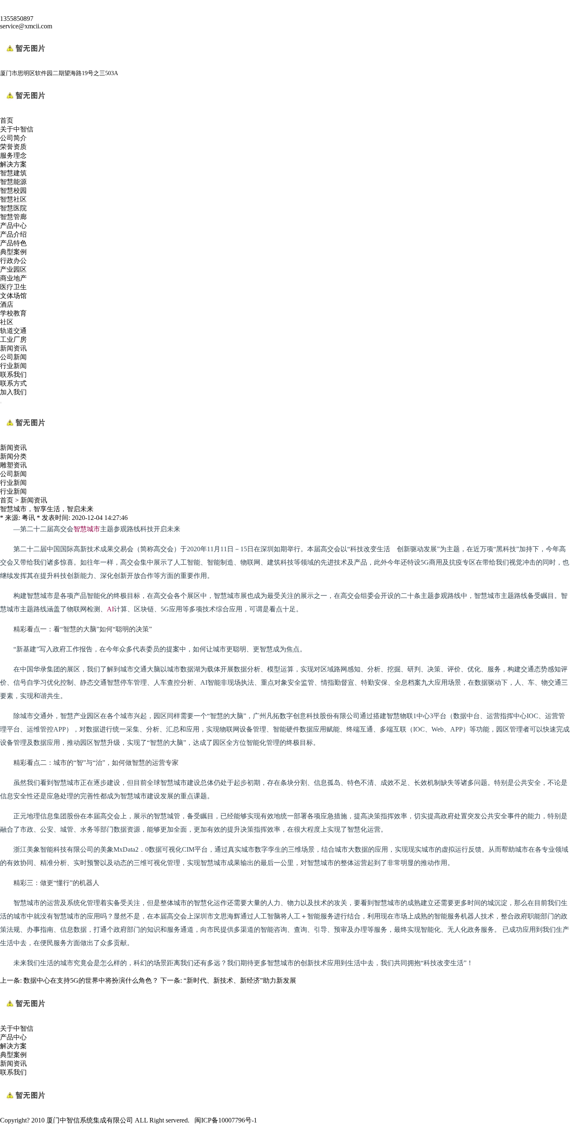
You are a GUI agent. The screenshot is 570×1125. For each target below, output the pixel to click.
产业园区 (13, 269)
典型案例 (13, 251)
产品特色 (13, 243)
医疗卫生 (13, 286)
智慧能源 (13, 181)
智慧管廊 (13, 216)
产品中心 (13, 225)
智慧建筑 (13, 173)
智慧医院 (13, 208)
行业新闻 (13, 365)
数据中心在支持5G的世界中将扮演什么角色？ (91, 980)
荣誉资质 (13, 146)
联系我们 (13, 374)
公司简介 (13, 137)
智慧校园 (13, 190)
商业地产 (13, 278)
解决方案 (13, 164)
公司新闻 (13, 357)
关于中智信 (16, 129)
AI (110, 609)
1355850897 (16, 18)
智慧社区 (13, 199)
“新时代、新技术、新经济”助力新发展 (240, 980)
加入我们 (13, 392)
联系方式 (13, 383)
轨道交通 (13, 330)
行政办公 (13, 260)
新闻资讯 (13, 348)
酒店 (6, 304)
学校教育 (13, 313)
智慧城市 (86, 528)
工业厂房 (13, 339)
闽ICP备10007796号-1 (225, 1120)
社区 (6, 321)
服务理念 (13, 155)
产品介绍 (13, 234)
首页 (6, 120)
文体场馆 (13, 295)
